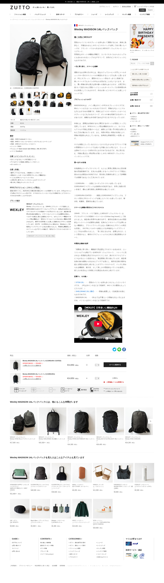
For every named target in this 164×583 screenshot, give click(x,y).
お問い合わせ (142, 106)
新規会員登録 (126, 6)
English (150, 10)
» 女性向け (133, 116)
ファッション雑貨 (20, 14)
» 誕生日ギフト (135, 136)
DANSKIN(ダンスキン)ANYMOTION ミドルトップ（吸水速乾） (123, 486)
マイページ (15, 548)
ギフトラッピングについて (112, 388)
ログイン (116, 6)
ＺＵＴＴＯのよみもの (47, 554)
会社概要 (54, 565)
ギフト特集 (43, 548)
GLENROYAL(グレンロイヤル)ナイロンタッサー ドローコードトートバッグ (61, 486)
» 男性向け (133, 119)
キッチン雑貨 (126, 14)
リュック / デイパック (37, 19)
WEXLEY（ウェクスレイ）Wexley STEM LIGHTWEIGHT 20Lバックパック (81, 438)
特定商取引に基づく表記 (42, 565)
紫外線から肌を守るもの (140, 85)
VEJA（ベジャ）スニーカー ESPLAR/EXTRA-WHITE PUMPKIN (101, 522)
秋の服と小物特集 (45, 542)
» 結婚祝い (133, 129)
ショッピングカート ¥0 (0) (145, 6)
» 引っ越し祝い (135, 134)
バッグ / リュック (40, 14)
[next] (150, 421)
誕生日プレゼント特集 (47, 545)
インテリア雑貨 (145, 14)
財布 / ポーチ (60, 14)
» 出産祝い (133, 131)
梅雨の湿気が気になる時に (141, 80)
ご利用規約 (13, 565)
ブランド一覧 (44, 551)
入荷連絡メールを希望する (115, 382)
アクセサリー (79, 14)
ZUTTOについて (105, 6)
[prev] (12, 421)
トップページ (14, 19)
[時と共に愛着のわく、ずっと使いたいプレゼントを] (142, 24)
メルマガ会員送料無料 (142, 94)
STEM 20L (80, 282)
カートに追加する (115, 365)
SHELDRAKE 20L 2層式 (85, 291)
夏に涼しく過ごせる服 (139, 74)
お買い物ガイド (142, 100)
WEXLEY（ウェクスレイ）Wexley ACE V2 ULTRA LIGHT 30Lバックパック (109, 438)
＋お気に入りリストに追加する (32, 365)
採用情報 (62, 565)
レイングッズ (109, 14)
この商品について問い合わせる (113, 391)
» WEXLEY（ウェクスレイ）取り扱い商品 (41, 236)
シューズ (94, 14)
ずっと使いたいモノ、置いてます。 (44, 7)
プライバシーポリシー (25, 565)
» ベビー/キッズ (135, 121)
